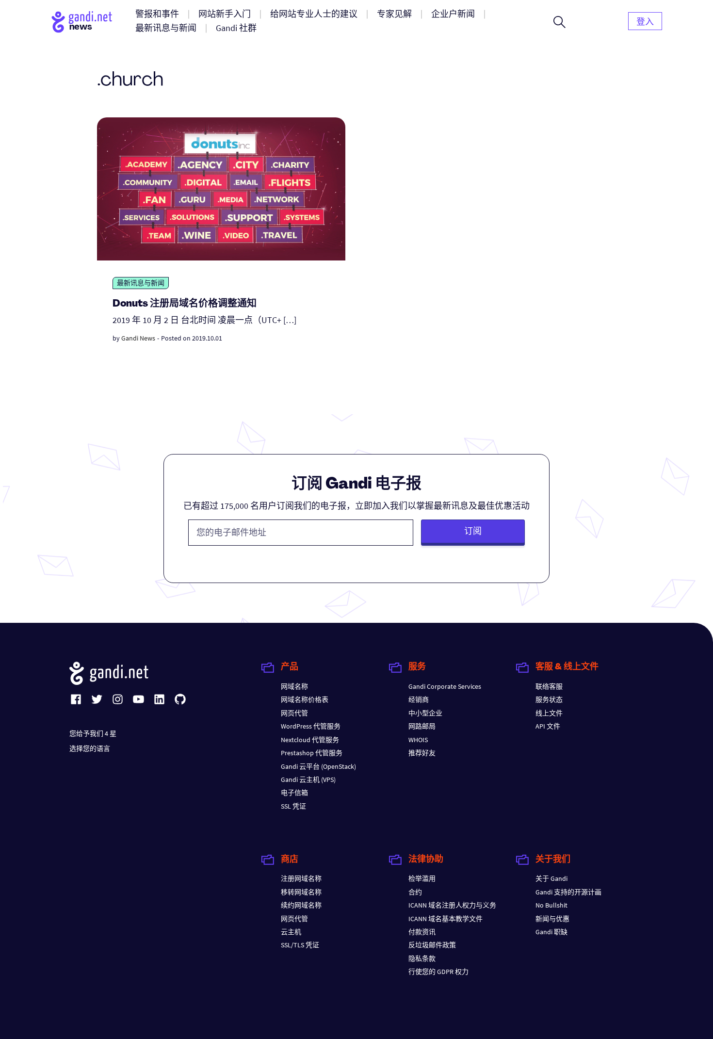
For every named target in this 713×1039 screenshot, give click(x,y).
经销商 (418, 699)
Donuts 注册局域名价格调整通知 (185, 304)
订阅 (473, 530)
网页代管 (294, 713)
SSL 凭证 (293, 806)
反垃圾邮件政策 (432, 945)
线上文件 (549, 713)
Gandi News (138, 338)
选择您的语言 (89, 748)
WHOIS (418, 739)
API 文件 (547, 726)
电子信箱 (294, 792)
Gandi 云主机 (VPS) (308, 779)
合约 (415, 892)
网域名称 (294, 686)
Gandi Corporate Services (444, 686)
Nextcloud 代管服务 (310, 739)
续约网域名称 (301, 905)
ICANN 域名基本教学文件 (445, 918)
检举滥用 (422, 878)
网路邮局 (422, 726)
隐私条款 (422, 958)
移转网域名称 (301, 892)
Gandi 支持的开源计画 (568, 892)
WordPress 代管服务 (310, 726)
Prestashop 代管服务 (311, 752)
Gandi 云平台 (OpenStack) (318, 766)
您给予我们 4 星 (92, 733)
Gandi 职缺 (551, 931)
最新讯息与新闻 (140, 282)
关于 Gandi (551, 878)
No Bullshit (551, 905)
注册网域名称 (301, 878)
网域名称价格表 (304, 699)
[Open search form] (559, 22)
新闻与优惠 (552, 918)
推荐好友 (422, 752)
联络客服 (549, 686)
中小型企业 (425, 713)
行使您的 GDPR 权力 (438, 971)
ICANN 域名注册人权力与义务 (452, 905)
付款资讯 (422, 931)
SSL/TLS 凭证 (300, 945)
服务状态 (549, 699)
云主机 (291, 931)
